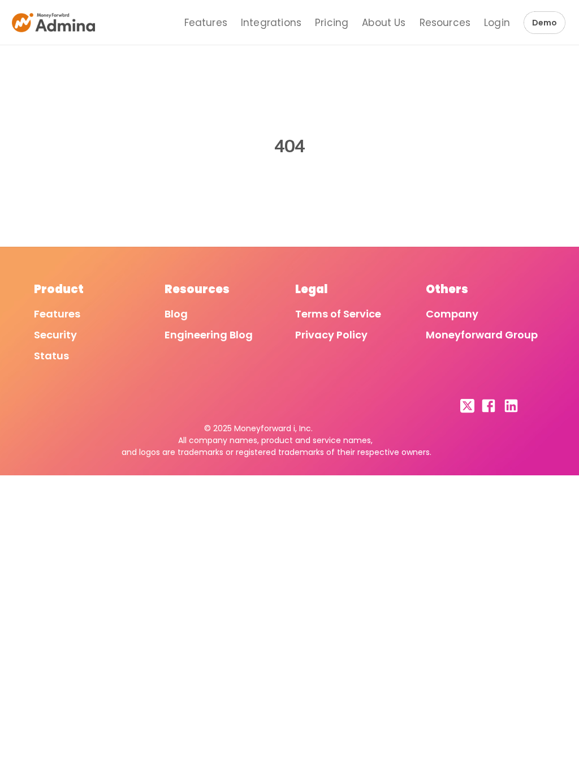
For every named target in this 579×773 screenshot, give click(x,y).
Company (452, 314)
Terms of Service (338, 314)
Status (51, 356)
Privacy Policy (331, 335)
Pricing (331, 22)
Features (205, 22)
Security (55, 335)
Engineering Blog (209, 335)
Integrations (271, 22)
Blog (176, 314)
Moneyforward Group (482, 335)
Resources (445, 22)
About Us (383, 22)
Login (497, 22)
